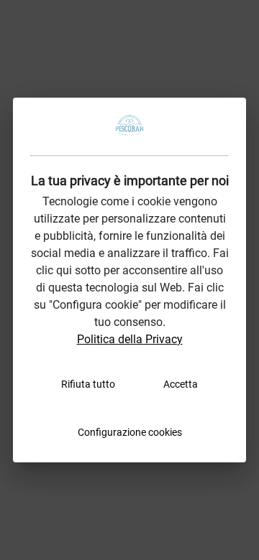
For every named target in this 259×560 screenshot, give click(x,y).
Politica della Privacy (130, 339)
